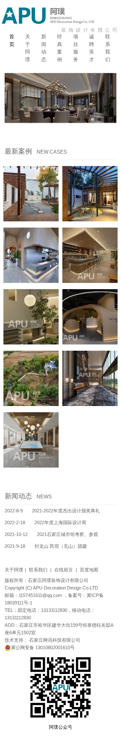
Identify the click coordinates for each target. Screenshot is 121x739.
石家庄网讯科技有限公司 (54, 640)
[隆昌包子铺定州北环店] (31, 255)
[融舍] (90, 193)
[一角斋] (31, 193)
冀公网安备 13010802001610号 (43, 647)
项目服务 (75, 48)
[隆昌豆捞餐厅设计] (90, 316)
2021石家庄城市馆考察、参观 (51, 534)
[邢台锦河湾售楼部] (90, 378)
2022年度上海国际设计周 (45, 522)
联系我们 (107, 48)
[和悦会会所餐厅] (31, 316)
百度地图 (89, 569)
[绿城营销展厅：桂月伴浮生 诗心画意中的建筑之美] (31, 440)
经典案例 (59, 48)
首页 (11, 40)
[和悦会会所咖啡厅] (90, 255)
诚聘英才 (91, 48)
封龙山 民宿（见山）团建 (46, 546)
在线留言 (65, 569)
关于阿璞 (27, 48)
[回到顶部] (113, 731)
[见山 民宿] (31, 378)
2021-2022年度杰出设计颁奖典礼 (52, 510)
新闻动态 (43, 48)
